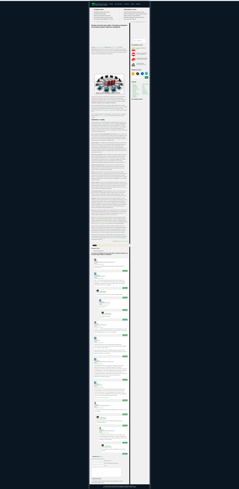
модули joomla (145, 93)
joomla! (143, 89)
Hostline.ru (96, 328)
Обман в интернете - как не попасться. (132, 15)
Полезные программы (134, 86)
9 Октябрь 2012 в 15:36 (99, 407)
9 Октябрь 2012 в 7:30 (103, 304)
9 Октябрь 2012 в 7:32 (98, 363)
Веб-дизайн (144, 90)
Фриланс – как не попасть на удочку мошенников (141, 54)
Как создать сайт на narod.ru (130, 18)
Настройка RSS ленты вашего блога (101, 12)
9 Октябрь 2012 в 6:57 (98, 342)
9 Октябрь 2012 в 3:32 (101, 292)
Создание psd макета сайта (100, 13)
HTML (143, 88)
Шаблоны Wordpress (134, 96)
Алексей (101, 456)
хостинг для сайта (102, 115)
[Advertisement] (110, 37)
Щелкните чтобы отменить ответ (98, 458)
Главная (111, 4)
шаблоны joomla (135, 94)
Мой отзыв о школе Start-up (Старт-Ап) (102, 15)
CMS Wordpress (145, 84)
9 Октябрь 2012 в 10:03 (106, 314)
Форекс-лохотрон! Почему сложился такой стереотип (135, 13)
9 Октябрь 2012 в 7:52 (98, 387)
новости (134, 84)
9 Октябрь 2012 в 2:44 (98, 278)
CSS (143, 85)
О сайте (132, 4)
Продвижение (135, 87)
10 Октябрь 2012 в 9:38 (104, 432)
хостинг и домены (99, 47)
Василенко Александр (123, 241)
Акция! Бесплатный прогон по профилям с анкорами (141, 59)
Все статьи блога (118, 4)
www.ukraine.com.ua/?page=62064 (101, 397)
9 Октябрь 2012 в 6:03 (98, 327)
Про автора (126, 4)
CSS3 (143, 86)
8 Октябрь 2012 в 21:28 (99, 264)
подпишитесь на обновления (108, 109)
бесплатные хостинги (103, 221)
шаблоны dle (135, 92)
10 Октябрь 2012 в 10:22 (107, 447)
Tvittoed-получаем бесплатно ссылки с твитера (134, 12)
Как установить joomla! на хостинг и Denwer (103, 17)
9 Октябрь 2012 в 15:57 (101, 418)
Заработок (144, 92)
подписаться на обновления (100, 223)
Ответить (125, 270)
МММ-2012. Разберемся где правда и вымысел (134, 17)
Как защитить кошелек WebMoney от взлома (103, 18)
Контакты (138, 4)
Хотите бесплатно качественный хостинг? (141, 64)
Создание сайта (135, 89)
